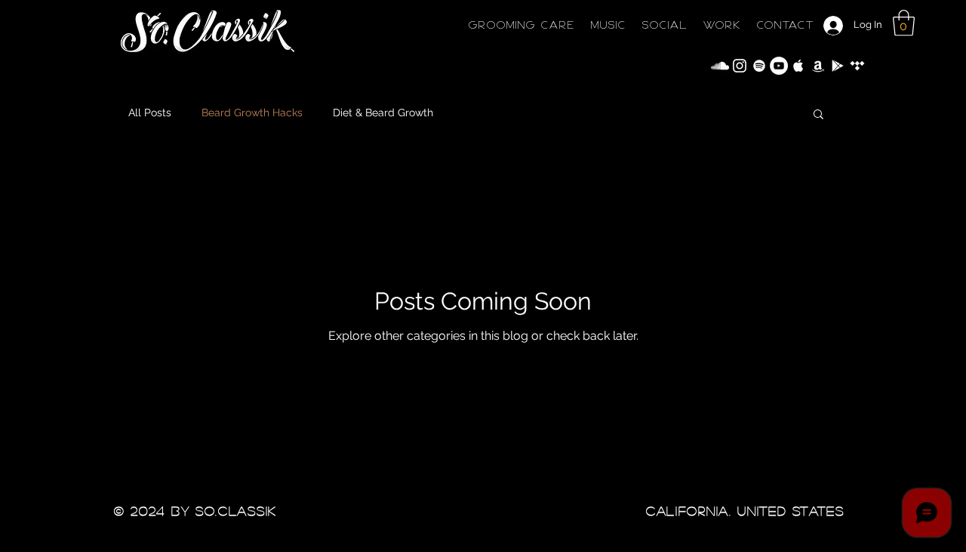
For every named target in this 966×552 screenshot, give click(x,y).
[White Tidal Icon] (857, 66)
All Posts (149, 112)
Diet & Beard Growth (383, 112)
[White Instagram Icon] (740, 66)
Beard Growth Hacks (252, 112)
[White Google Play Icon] (838, 66)
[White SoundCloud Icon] (720, 66)
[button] (904, 23)
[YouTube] (779, 66)
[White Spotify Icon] (759, 66)
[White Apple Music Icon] (798, 66)
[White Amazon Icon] (818, 66)
